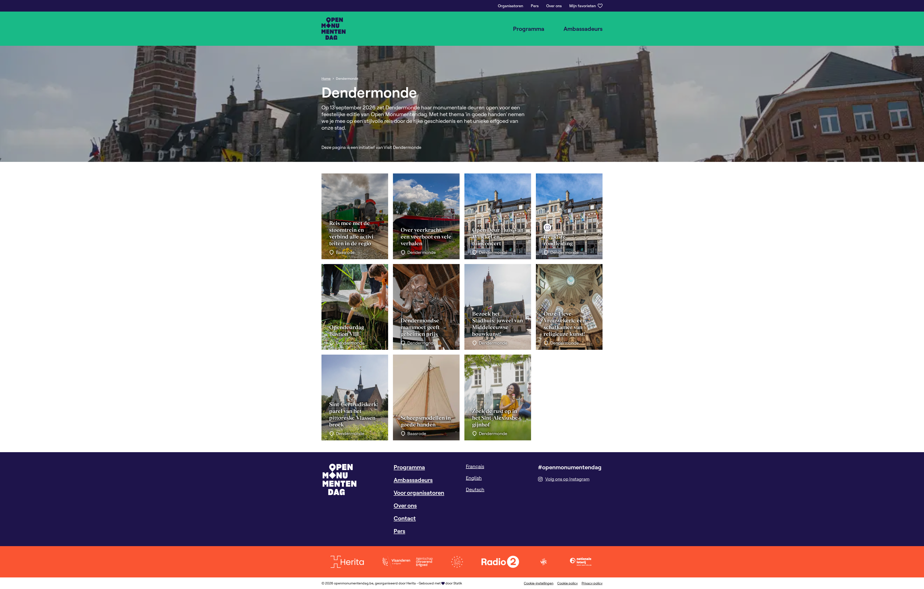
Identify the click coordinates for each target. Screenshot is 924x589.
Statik (457, 583)
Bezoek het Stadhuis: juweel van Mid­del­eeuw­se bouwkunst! (497, 324)
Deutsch (475, 489)
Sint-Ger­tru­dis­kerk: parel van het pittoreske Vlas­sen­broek (353, 414)
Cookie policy (567, 583)
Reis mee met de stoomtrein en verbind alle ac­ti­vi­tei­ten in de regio (352, 233)
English (474, 478)
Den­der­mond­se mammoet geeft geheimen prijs (420, 327)
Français (475, 466)
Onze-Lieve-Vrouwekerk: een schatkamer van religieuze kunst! (565, 324)
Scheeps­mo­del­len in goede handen (426, 421)
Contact (405, 518)
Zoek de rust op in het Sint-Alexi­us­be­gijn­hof (496, 418)
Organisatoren (510, 5)
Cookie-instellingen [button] (538, 583)
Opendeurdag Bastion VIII (346, 330)
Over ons (554, 5)
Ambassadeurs (583, 28)
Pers (535, 5)
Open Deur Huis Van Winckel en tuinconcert (497, 236)
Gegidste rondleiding (558, 239)
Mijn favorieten (582, 5)
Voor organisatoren (419, 492)
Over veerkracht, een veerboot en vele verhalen (426, 236)
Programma (528, 28)
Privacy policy (592, 583)
